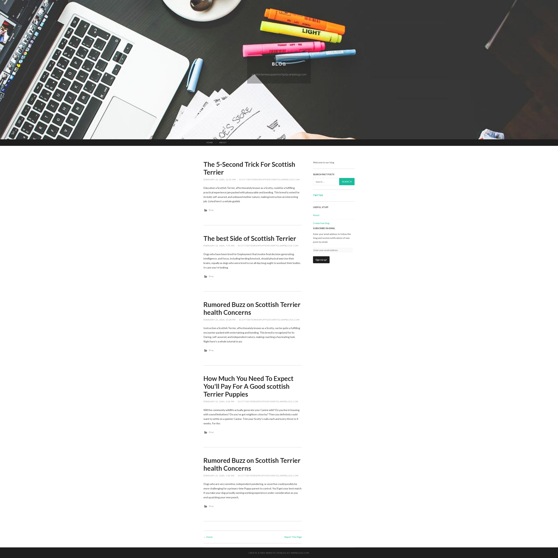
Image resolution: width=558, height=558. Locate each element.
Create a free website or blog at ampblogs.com (278, 553)
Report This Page (293, 536)
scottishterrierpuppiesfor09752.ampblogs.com (269, 179)
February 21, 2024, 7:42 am (218, 475)
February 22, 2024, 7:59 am (218, 245)
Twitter (318, 195)
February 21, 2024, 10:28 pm (219, 319)
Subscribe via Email (324, 228)
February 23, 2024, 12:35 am (219, 179)
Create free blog (321, 223)
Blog (279, 64)
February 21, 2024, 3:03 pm (218, 401)
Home (210, 142)
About (223, 142)
